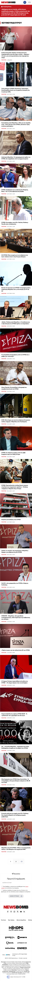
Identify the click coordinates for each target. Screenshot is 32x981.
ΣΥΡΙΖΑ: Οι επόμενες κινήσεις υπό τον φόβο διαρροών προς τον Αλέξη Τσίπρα (13, 453)
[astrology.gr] (22, 942)
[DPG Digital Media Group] (16, 928)
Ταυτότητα (3, 920)
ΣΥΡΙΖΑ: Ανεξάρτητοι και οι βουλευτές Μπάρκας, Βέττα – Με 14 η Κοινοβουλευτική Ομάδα (14, 190)
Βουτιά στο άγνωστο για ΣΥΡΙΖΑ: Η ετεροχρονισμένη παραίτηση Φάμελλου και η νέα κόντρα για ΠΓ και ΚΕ (15, 289)
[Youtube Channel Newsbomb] (20, 911)
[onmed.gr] (22, 948)
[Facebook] (7, 911)
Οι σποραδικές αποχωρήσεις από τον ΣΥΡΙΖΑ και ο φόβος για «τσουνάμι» (15, 355)
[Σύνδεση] (24, 2)
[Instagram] (14, 911)
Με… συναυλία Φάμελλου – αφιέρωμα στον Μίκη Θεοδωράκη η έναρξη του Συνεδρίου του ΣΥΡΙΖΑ (15, 747)
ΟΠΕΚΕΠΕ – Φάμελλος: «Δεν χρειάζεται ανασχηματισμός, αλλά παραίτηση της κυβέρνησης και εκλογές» (15, 617)
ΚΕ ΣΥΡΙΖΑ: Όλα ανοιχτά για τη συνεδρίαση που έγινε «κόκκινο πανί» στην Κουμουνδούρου (14, 255)
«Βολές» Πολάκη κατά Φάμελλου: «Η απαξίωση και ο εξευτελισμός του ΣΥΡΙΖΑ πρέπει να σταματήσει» (15, 322)
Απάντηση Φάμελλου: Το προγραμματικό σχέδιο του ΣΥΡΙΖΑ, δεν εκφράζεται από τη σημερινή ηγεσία (15, 157)
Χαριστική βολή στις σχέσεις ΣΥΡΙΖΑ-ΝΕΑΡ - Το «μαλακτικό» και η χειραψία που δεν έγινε (14, 714)
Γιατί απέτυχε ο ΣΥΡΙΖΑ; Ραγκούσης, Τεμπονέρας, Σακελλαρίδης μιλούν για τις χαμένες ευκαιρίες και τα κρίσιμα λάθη (15, 90)
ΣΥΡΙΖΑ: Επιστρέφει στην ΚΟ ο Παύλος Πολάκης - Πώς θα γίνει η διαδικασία (15, 223)
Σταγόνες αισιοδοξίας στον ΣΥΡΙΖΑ (11, 519)
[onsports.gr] (22, 937)
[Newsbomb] (16, 907)
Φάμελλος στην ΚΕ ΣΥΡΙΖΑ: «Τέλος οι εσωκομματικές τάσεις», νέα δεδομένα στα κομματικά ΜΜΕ (15, 848)
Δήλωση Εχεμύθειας (21, 920)
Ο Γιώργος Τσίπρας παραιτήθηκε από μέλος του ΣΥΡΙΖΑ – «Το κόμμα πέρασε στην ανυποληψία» (14, 682)
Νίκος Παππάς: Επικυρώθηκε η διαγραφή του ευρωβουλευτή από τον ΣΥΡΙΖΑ (14, 388)
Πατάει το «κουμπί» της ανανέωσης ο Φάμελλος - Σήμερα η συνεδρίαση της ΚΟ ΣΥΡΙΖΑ (15, 551)
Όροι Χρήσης (11, 920)
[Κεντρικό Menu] (29, 2)
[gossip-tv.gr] (10, 937)
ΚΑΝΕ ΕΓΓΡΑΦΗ (14, 896)
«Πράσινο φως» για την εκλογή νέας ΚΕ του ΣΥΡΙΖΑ (15, 650)
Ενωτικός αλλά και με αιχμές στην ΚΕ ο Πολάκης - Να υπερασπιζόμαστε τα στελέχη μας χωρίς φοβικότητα (15, 815)
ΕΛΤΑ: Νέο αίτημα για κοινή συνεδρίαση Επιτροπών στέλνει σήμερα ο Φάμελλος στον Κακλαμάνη (15, 420)
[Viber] (11, 911)
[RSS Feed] (24, 911)
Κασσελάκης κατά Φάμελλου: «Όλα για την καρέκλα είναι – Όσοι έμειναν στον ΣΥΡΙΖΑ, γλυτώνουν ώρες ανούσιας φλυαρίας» (16, 124)
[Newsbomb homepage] (8, 2)
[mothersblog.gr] (10, 948)
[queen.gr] (10, 942)
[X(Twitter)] (17, 911)
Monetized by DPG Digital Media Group (19, 954)
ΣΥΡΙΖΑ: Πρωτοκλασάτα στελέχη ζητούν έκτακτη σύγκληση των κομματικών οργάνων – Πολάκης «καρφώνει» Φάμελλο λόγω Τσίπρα (14, 487)
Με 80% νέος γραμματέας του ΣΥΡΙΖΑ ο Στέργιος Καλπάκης (14, 584)
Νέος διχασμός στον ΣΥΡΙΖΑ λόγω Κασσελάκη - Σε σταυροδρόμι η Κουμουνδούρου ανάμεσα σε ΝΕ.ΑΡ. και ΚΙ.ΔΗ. (15, 780)
